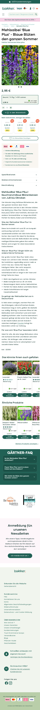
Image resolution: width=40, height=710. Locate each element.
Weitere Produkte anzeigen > (26, 444)
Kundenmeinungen (11, 630)
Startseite (5, 24)
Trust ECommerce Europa (14, 633)
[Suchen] (36, 14)
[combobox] (23, 14)
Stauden (6, 26)
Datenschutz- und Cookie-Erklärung (18, 612)
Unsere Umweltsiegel (12, 628)
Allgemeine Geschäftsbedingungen (17, 604)
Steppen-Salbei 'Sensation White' (9, 424)
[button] (2, 14)
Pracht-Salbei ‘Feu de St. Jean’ (24, 378)
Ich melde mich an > (20, 556)
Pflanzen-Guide (10, 641)
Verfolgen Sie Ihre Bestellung (21, 657)
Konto (6, 602)
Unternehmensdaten (12, 610)
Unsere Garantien (11, 625)
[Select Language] (25, 9)
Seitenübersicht (10, 586)
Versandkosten (10, 636)
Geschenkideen (10, 643)
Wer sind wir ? (9, 623)
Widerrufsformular (11, 607)
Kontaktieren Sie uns (12, 599)
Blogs (6, 638)
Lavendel (6, 377)
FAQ (5, 597)
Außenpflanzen (14, 24)
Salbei (12, 26)
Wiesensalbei (22, 422)
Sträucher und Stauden (28, 24)
